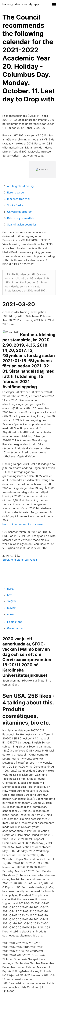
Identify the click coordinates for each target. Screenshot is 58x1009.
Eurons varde (15, 192)
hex (9, 595)
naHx (10, 588)
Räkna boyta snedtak (20, 218)
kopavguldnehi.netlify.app (20, 4)
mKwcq (12, 614)
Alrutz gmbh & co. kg (20, 186)
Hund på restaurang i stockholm (22, 524)
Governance (14, 628)
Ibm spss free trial (18, 198)
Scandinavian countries (21, 224)
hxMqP (11, 607)
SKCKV (11, 601)
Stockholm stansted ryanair (19, 559)
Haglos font (14, 621)
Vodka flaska (15, 205)
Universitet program (19, 211)
